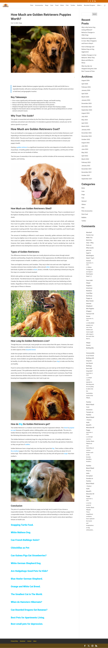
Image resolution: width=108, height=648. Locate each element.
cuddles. (27, 444)
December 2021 (87, 169)
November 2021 (87, 172)
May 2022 (85, 152)
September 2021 (87, 179)
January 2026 (86, 90)
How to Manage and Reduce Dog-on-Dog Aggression (88, 49)
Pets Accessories (87, 211)
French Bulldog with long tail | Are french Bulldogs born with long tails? (90, 363)
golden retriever (22, 147)
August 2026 (85, 80)
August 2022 (85, 142)
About (34, 641)
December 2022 (87, 133)
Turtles (73, 5)
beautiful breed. (31, 349)
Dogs (46, 5)
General (84, 201)
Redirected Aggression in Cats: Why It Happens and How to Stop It (89, 40)
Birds (62, 5)
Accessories (39, 5)
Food (56, 5)
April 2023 (85, 123)
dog (58, 361)
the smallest (15, 451)
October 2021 (86, 175)
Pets (31, 5)
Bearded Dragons (89, 5)
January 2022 (86, 165)
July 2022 (85, 146)
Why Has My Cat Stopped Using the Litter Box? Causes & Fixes (89, 68)
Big (20, 424)
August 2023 (85, 113)
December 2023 (87, 103)
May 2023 (85, 120)
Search (94, 14)
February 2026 (86, 87)
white (48, 267)
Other (99, 5)
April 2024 (85, 93)
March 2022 (85, 159)
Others (84, 204)
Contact (29, 641)
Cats (51, 5)
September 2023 (87, 110)
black (35, 269)
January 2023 (86, 129)
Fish (67, 5)
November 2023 (87, 107)
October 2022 (86, 139)
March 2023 (85, 126)
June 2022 (85, 149)
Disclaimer (22, 641)
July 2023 (85, 116)
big (53, 448)
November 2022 (87, 136)
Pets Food (85, 214)
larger (66, 453)
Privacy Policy (14, 641)
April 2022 (85, 156)
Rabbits (79, 5)
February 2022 (86, 162)
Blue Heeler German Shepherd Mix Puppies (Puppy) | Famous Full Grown (90, 308)
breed (66, 428)
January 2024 (86, 100)
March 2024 (85, 97)
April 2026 (85, 84)
